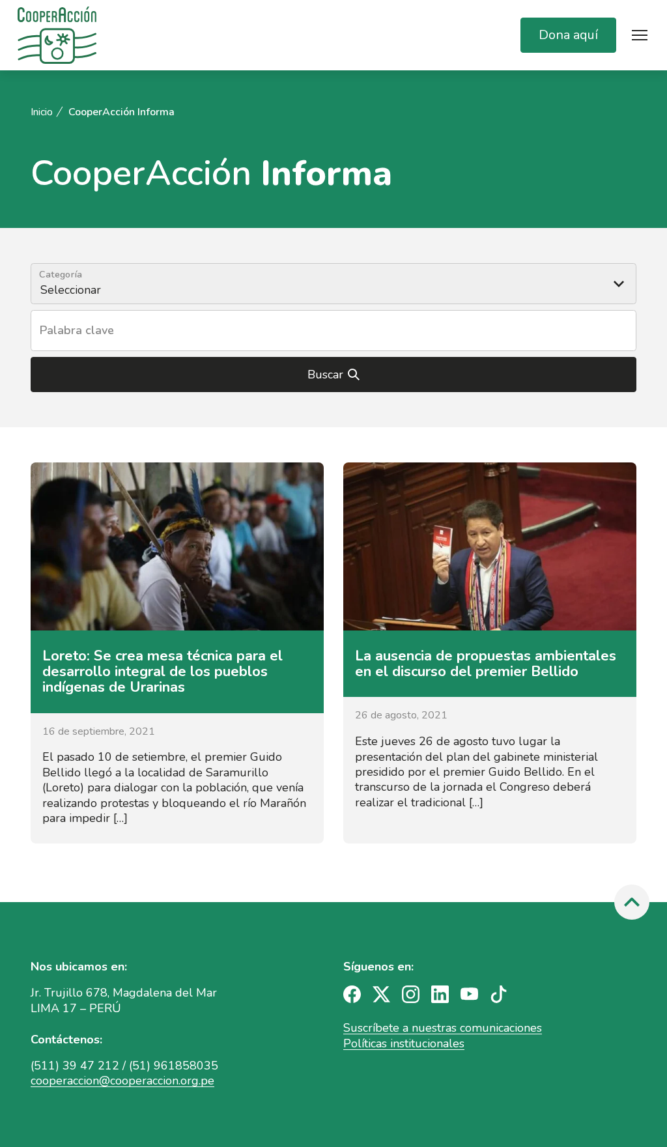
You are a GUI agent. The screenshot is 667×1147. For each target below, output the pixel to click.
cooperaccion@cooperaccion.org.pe (122, 1080)
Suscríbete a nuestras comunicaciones (442, 1028)
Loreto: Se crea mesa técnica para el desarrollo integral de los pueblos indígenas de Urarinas (162, 671)
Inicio (42, 112)
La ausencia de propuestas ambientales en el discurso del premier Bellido (485, 663)
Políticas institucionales (403, 1043)
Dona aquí (568, 35)
